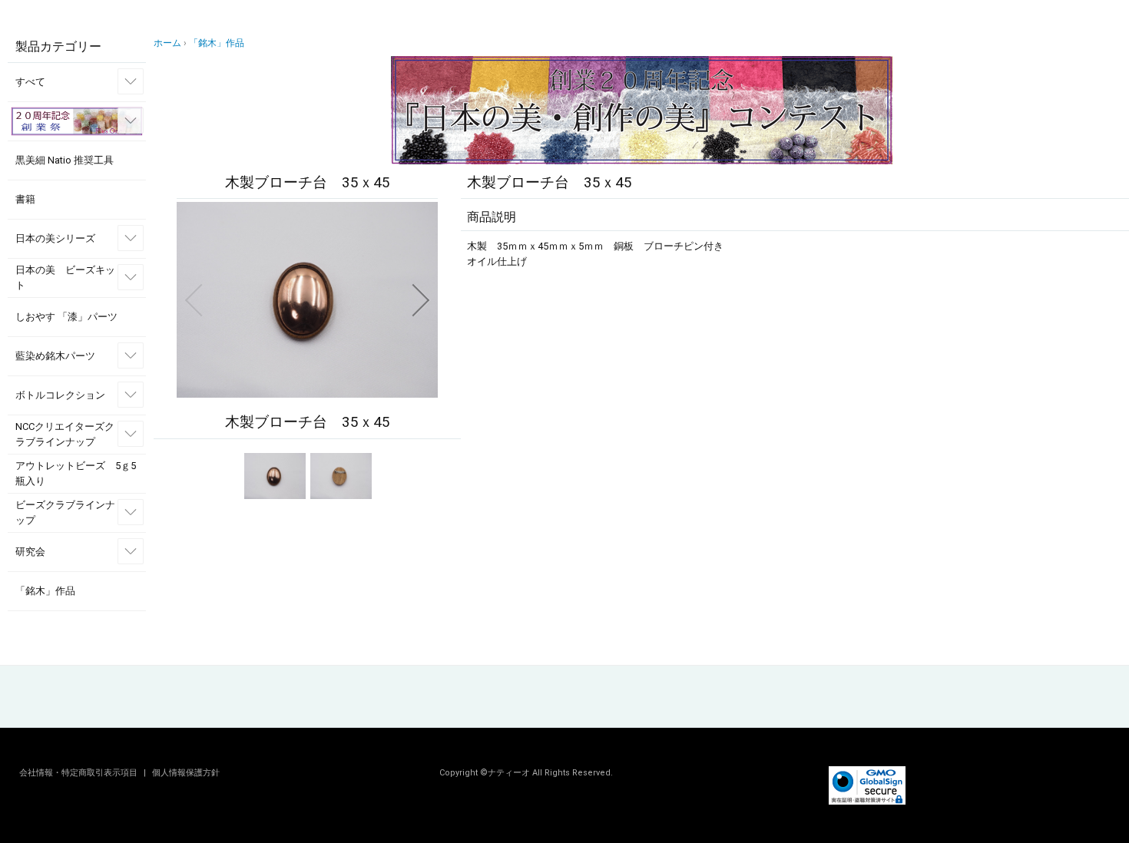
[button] (193, 300)
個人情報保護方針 (186, 773)
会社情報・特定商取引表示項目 (79, 773)
